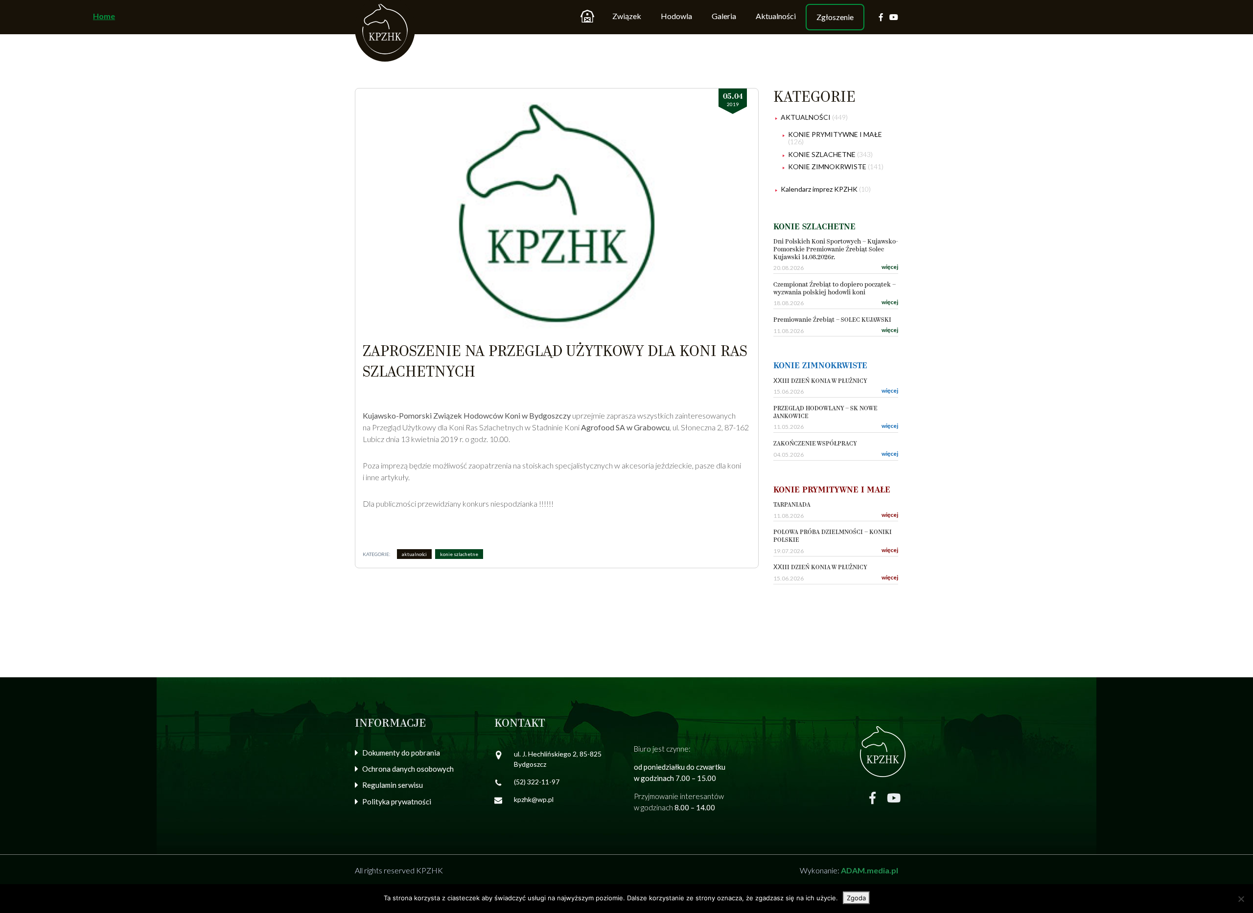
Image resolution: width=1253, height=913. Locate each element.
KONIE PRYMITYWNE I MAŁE (835, 134)
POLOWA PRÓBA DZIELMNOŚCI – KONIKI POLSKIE (832, 536)
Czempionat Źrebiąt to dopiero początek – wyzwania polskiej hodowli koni (834, 289)
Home (587, 16)
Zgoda (856, 898)
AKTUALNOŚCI (414, 554)
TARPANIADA (792, 505)
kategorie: (377, 554)
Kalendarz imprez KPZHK (819, 189)
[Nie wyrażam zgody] (1241, 899)
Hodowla (676, 16)
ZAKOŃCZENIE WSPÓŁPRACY (815, 444)
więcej (890, 266)
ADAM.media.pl (869, 870)
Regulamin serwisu (392, 784)
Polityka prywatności (396, 801)
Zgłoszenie (835, 17)
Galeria (724, 16)
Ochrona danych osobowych (408, 768)
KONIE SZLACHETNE (459, 554)
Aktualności (776, 16)
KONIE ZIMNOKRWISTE (827, 166)
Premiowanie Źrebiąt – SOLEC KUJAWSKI (832, 320)
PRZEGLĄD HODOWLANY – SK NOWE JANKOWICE (825, 412)
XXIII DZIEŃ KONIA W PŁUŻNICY (820, 381)
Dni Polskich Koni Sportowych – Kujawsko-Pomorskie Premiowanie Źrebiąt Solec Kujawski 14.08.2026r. (835, 249)
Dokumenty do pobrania (401, 752)
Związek (626, 16)
